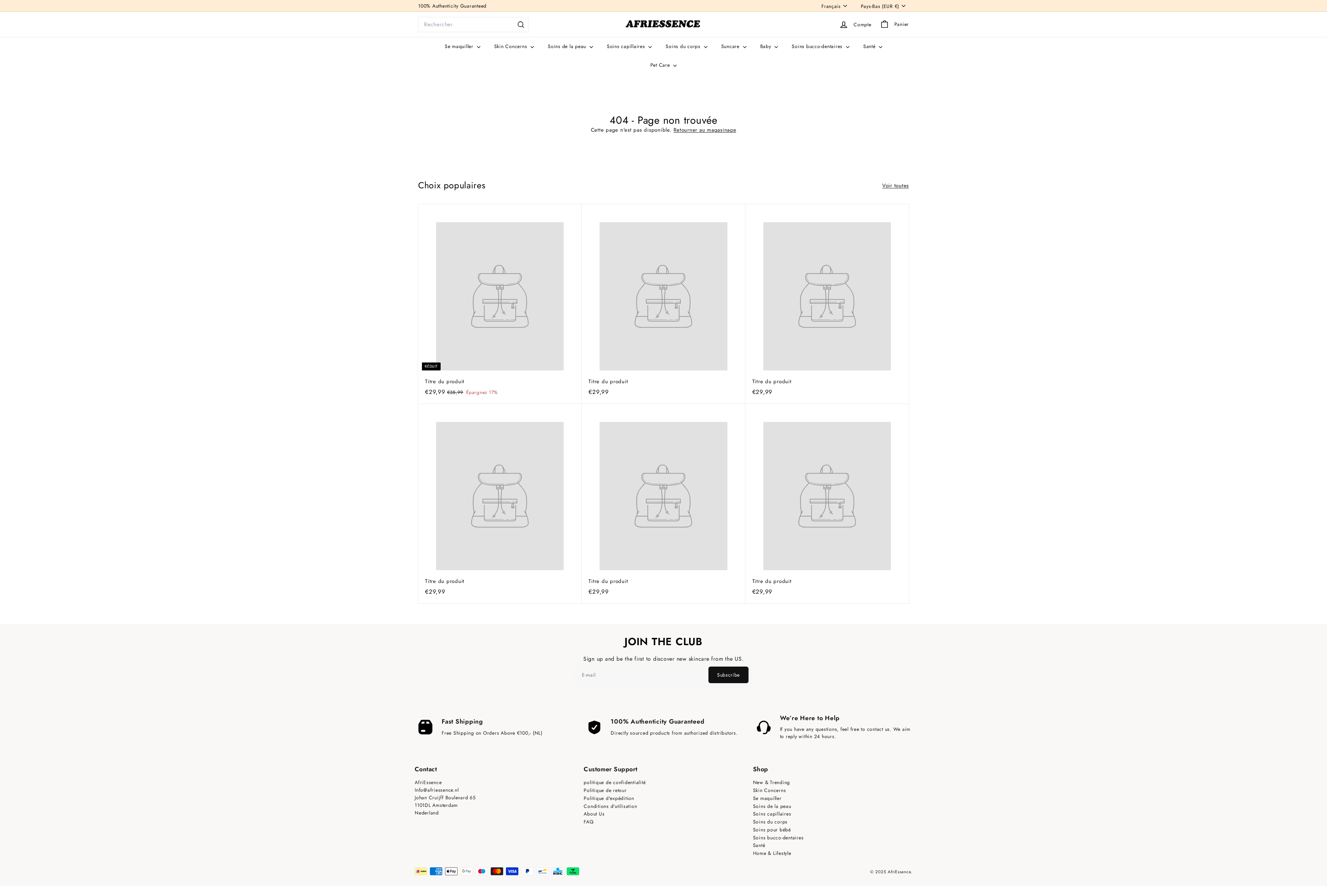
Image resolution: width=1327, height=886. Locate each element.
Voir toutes (895, 185)
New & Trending (771, 782)
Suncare (731, 46)
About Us (594, 814)
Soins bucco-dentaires (818, 46)
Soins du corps (684, 46)
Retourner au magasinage (705, 130)
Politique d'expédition (609, 798)
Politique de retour (605, 790)
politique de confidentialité (615, 782)
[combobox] (473, 24)
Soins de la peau (568, 46)
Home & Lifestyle (772, 853)
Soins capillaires (627, 46)
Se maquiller (460, 46)
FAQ (588, 822)
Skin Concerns (511, 46)
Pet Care (661, 65)
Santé (870, 46)
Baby (766, 46)
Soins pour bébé (772, 830)
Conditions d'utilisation (610, 806)
